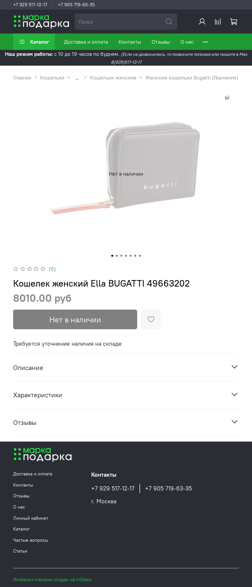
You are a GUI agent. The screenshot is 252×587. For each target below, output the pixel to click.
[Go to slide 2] (117, 256)
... (77, 77)
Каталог (39, 41)
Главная (22, 77)
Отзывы (161, 41)
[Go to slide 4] (126, 256)
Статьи (20, 551)
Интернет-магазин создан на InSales (52, 579)
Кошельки (52, 77)
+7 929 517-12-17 (30, 5)
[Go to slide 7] (140, 256)
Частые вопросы (30, 540)
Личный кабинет (30, 518)
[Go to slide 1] (112, 256)
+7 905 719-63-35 (76, 5)
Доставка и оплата (86, 41)
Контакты (129, 41)
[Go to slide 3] (121, 256)
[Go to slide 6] (135, 256)
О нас (187, 41)
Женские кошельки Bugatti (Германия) (191, 77)
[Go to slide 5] (131, 256)
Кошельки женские (113, 77)
